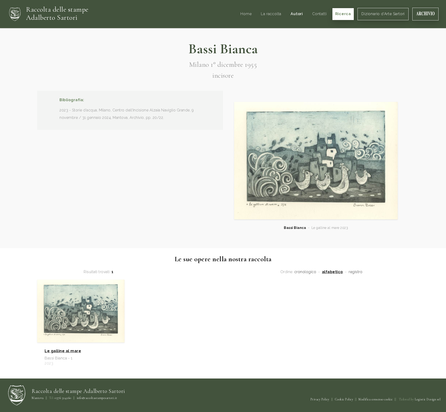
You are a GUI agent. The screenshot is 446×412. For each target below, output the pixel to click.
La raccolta (271, 14)
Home (246, 14)
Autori (297, 14)
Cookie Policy (344, 399)
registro (355, 272)
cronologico (305, 272)
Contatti (319, 14)
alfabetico (332, 272)
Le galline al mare (63, 351)
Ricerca (343, 14)
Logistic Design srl (428, 399)
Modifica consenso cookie (375, 399)
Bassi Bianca (295, 228)
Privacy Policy (319, 399)
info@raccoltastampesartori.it (97, 398)
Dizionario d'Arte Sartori (383, 14)
